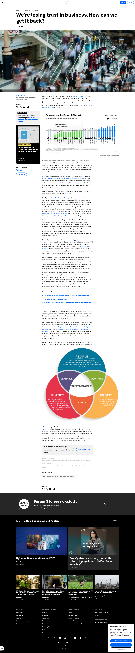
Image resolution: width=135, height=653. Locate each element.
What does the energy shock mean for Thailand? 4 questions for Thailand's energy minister (28, 592)
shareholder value (60, 198)
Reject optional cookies (121, 640)
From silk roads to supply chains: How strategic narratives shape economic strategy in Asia (53, 592)
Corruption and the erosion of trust (55, 299)
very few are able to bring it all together (58, 216)
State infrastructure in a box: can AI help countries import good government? (80, 592)
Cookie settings (121, 649)
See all (116, 521)
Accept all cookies (121, 645)
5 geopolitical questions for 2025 (35, 558)
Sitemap (67, 646)
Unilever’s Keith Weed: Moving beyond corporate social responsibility (67, 302)
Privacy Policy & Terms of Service (67, 643)
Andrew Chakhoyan (22, 96)
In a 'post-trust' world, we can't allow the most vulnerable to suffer (66, 295)
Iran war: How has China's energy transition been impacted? (106, 592)
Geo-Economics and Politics (27, 11)
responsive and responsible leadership (55, 213)
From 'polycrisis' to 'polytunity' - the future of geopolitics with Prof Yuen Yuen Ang (91, 561)
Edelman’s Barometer (80, 96)
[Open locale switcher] (2, 648)
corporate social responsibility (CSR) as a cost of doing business (63, 178)
